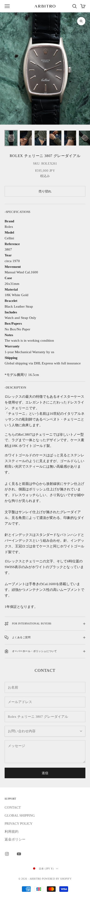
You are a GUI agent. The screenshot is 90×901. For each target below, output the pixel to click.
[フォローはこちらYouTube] (19, 854)
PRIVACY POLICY (19, 823)
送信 (45, 773)
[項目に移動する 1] (11, 138)
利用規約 (11, 831)
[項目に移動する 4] (55, 138)
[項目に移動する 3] (40, 138)
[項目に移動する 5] (70, 138)
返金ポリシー (15, 839)
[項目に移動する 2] (25, 138)
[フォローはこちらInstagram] (7, 854)
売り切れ (45, 191)
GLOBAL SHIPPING (20, 815)
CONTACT (13, 807)
